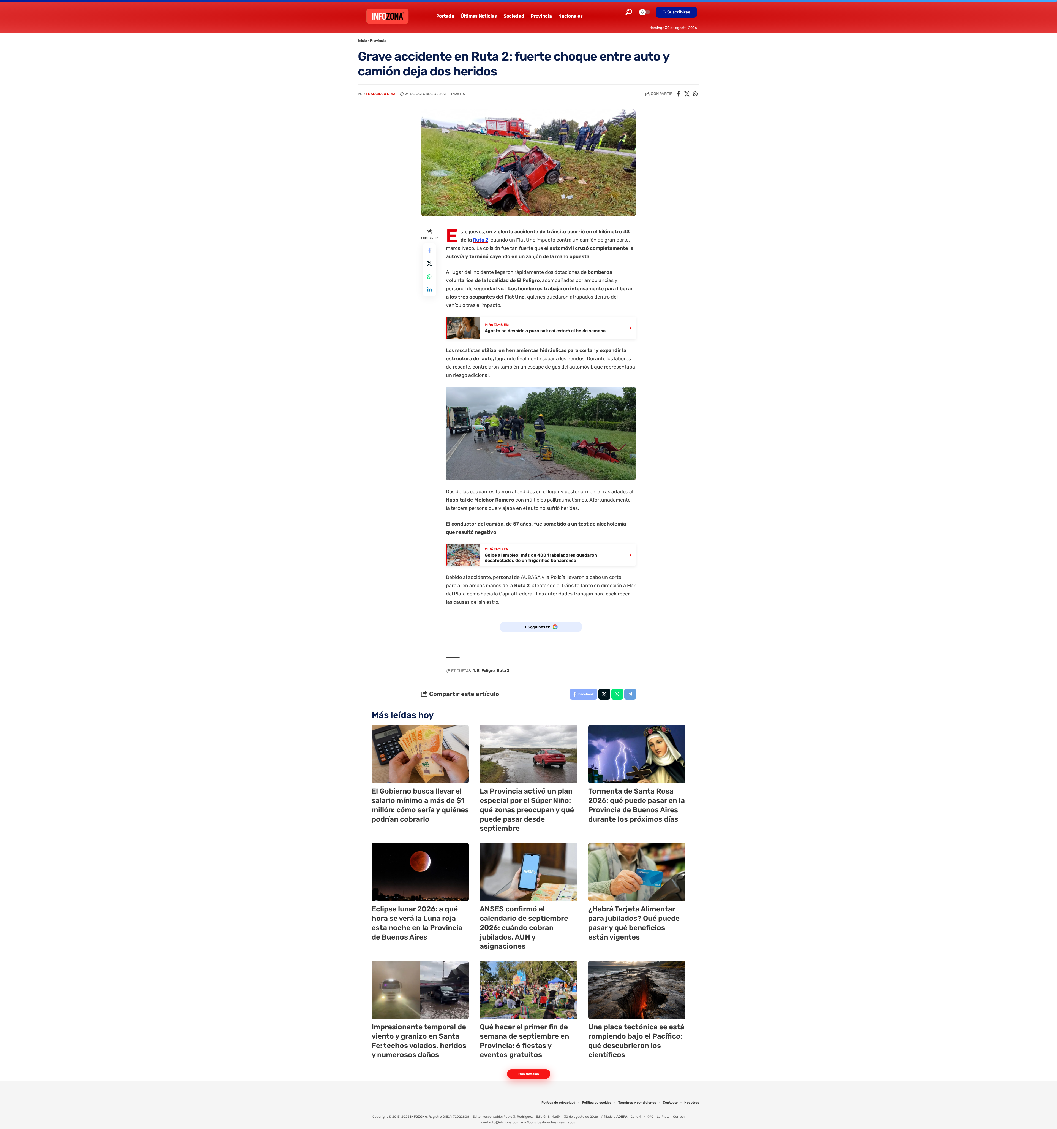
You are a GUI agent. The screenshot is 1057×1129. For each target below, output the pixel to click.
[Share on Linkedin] (429, 289)
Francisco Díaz (380, 94)
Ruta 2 (480, 240)
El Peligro (486, 670)
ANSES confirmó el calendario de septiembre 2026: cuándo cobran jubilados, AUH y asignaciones (524, 928)
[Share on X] (687, 94)
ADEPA (621, 1117)
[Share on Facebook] (678, 94)
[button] (628, 12)
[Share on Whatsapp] (695, 94)
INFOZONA (418, 1117)
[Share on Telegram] (630, 694)
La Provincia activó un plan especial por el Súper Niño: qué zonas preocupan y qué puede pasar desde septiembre (527, 810)
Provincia (378, 41)
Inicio (362, 41)
